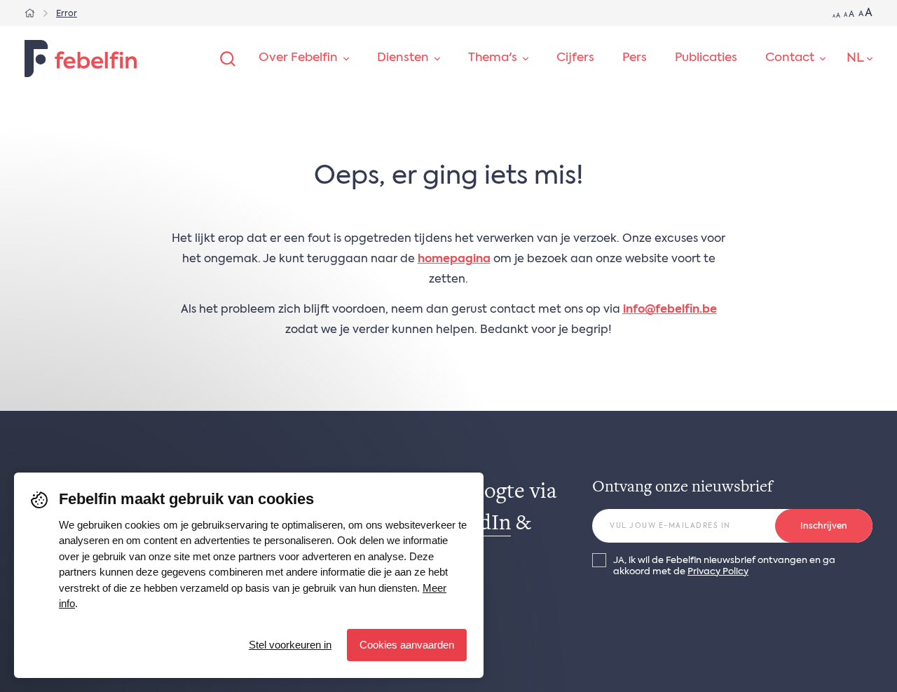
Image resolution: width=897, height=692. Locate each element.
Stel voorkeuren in (290, 645)
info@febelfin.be (670, 310)
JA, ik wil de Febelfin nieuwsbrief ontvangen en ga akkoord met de (724, 566)
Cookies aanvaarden (407, 645)
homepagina (454, 259)
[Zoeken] (228, 59)
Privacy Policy (717, 571)
